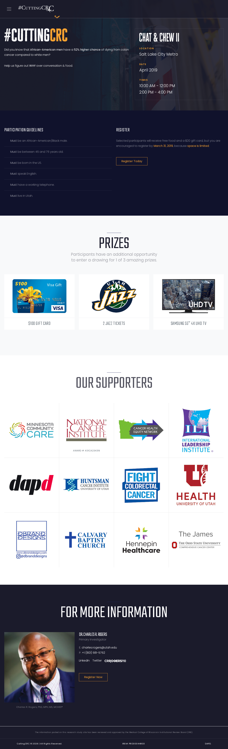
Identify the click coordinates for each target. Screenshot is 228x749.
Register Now (93, 677)
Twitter (97, 660)
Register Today (131, 161)
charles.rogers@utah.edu (99, 647)
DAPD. (208, 743)
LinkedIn (84, 660)
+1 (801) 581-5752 (93, 653)
